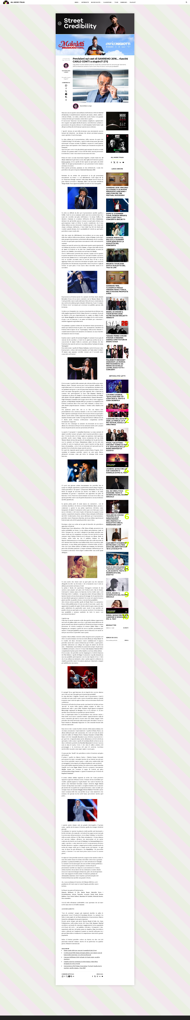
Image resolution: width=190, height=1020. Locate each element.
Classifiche (107, 2)
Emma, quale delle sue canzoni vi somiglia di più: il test (80, 950)
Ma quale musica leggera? (66, 78)
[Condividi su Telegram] (66, 94)
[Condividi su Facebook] (66, 88)
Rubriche (124, 2)
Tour (116, 2)
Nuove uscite (95, 2)
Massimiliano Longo (66, 71)
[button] (66, 97)
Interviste (85, 2)
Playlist (133, 2)
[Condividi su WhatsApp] (66, 85)
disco (88, 317)
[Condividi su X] (66, 91)
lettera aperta (66, 162)
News (76, 2)
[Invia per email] (66, 100)
